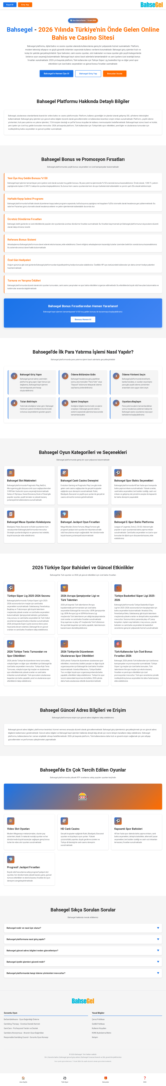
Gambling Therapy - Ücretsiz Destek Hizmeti (22, 1024)
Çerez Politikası (98, 1019)
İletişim (95, 1037)
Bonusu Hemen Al (83, 319)
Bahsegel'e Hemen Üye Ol (56, 73)
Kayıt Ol (9, 5)
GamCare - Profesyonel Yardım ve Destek (21, 1028)
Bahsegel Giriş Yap (88, 73)
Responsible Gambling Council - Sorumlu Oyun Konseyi (26, 1037)
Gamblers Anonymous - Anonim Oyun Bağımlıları (24, 1033)
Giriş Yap (25, 5)
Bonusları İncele (114, 73)
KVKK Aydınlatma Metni (101, 1033)
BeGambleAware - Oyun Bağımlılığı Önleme (21, 1019)
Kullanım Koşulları (99, 1028)
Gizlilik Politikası (98, 1024)
